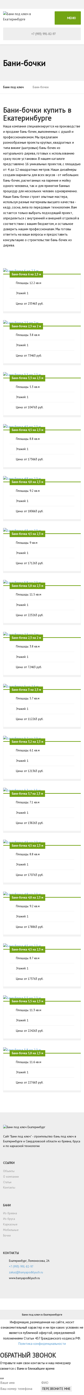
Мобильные (11, 1230)
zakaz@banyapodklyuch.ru (26, 1272)
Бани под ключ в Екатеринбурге (42, 1314)
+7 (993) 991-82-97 (43, 34)
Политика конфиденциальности (42, 1343)
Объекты (9, 1171)
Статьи (7, 1182)
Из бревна (10, 1213)
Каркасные (10, 1224)
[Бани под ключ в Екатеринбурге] (24, 18)
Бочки (7, 1235)
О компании (11, 1177)
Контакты (9, 1187)
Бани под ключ (13, 87)
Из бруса (9, 1219)
